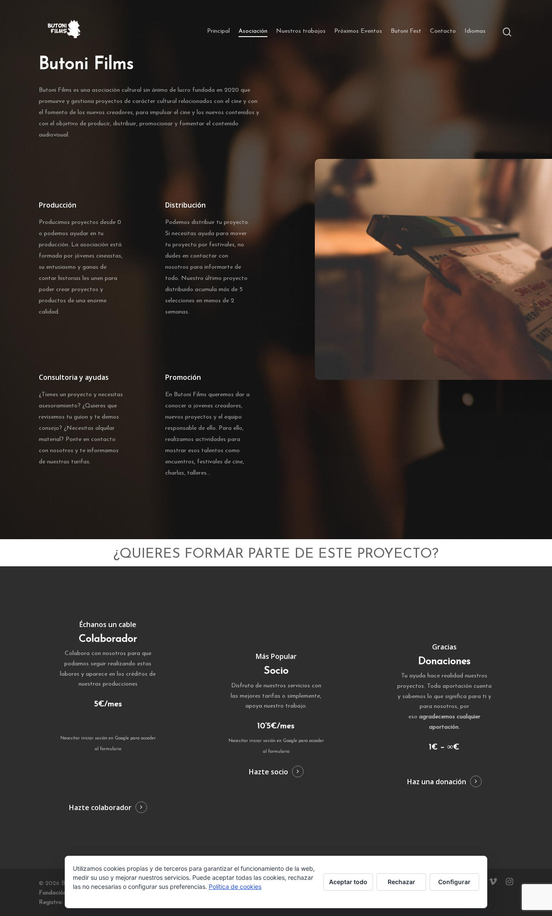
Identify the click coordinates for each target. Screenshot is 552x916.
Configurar (454, 881)
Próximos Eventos (358, 31)
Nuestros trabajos (301, 31)
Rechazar (401, 881)
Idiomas (475, 31)
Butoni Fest (406, 31)
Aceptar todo (348, 881)
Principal (218, 31)
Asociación (252, 31)
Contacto (443, 31)
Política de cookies (235, 886)
